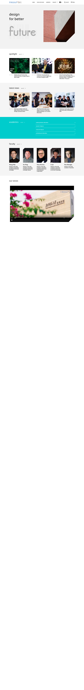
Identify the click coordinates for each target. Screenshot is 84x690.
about (33, 2)
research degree (40, 129)
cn (61, 2)
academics (48, 2)
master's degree (40, 126)
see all (20, 54)
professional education (41, 133)
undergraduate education (42, 122)
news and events (40, 2)
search (67, 2)
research (54, 2)
